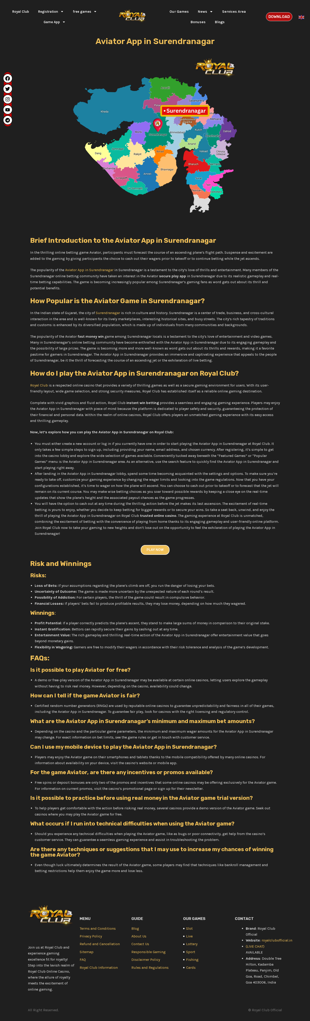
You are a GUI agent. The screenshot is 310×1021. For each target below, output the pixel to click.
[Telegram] (7, 120)
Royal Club (20, 12)
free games (82, 12)
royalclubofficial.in (277, 940)
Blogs (220, 22)
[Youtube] (7, 109)
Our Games (179, 11)
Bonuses (198, 22)
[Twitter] (7, 89)
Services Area (234, 11)
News (202, 11)
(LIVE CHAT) (255, 946)
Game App (52, 22)
